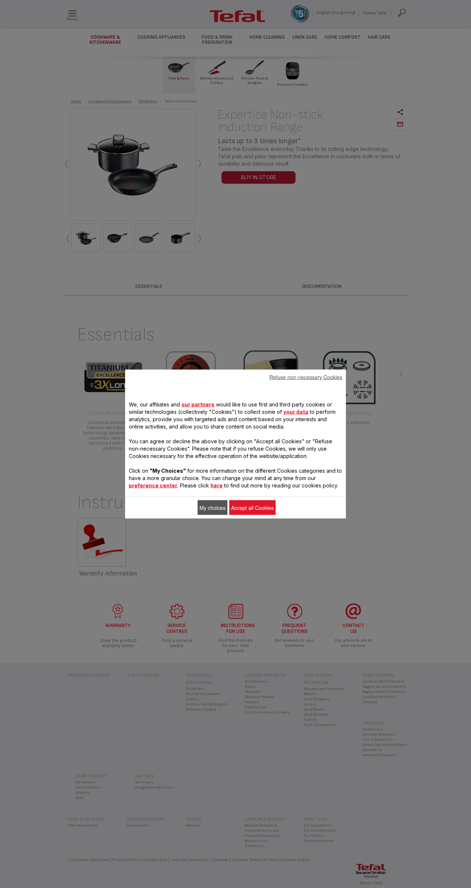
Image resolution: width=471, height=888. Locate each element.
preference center (153, 485)
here (216, 485)
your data (295, 412)
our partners (198, 404)
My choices (212, 507)
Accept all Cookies (252, 507)
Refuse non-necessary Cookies (305, 377)
